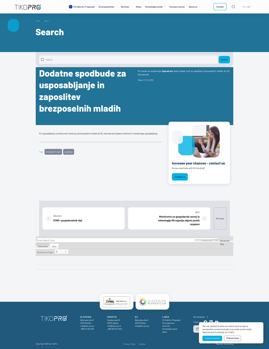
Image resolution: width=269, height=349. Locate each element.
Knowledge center (169, 329)
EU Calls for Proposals (171, 320)
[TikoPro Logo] (38, 7)
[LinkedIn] (211, 322)
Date (54, 246)
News (164, 332)
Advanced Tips (224, 242)
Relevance (43, 246)
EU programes (168, 323)
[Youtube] (216, 322)
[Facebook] (205, 322)
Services (166, 326)
